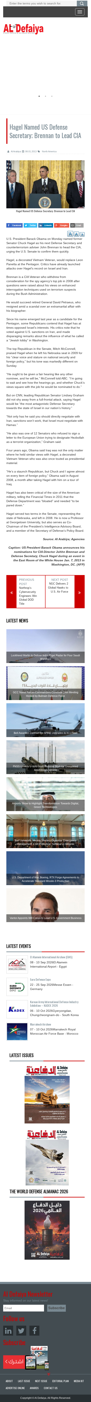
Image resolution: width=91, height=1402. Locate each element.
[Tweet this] (30, 224)
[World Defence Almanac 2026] (47, 1230)
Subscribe (26, 1358)
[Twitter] (21, 1331)
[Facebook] (34, 1331)
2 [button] (45, 96)
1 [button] (39, 96)
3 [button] (52, 96)
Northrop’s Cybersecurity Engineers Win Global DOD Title (28, 595)
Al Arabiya (15, 151)
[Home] (23, 29)
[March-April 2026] (47, 1095)
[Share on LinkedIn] (45, 224)
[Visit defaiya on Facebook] (14, 224)
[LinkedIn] (8, 1331)
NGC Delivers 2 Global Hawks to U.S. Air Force (58, 587)
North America (49, 151)
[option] (44, 64)
